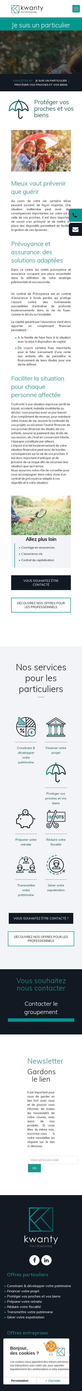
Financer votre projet (23, 1291)
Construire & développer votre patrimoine (39, 1286)
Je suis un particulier (51, 80)
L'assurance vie (31, 553)
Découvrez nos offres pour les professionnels (41, 605)
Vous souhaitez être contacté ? (41, 918)
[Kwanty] (27, 8)
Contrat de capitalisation (37, 560)
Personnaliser (20, 1380)
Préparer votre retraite (24, 1301)
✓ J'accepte (52, 1380)
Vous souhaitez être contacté (41, 583)
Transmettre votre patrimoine (30, 1312)
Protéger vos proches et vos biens (34, 1296)
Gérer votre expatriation (25, 1317)
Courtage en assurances (38, 547)
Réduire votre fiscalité (24, 1306)
